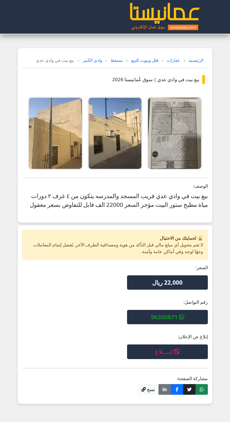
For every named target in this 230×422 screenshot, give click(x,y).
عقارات (173, 60)
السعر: (202, 267)
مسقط (117, 60)
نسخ (150, 389)
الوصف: (200, 186)
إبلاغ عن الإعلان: (193, 336)
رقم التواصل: (195, 302)
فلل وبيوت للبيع (144, 60)
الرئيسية (196, 60)
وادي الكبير (92, 60)
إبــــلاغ (164, 351)
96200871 (165, 317)
